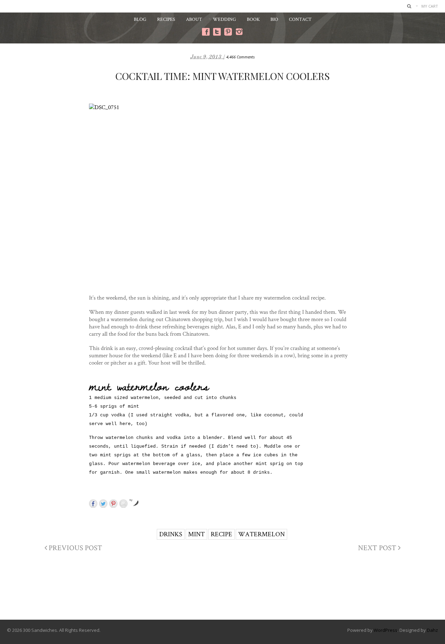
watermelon (261, 534)
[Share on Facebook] (93, 503)
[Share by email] (123, 503)
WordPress (385, 630)
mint (196, 534)
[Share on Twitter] (103, 503)
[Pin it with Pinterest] (113, 503)
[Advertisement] (222, 591)
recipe (221, 534)
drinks (170, 534)
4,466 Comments (240, 56)
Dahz (432, 630)
